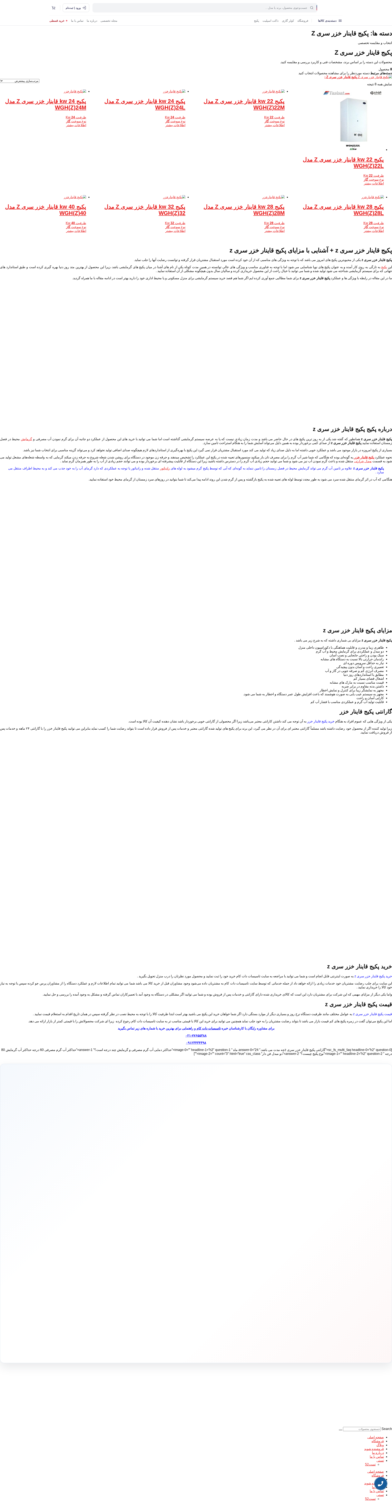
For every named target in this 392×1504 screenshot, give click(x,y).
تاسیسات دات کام (209, 1028)
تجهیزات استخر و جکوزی (221, 1246)
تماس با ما (77, 20)
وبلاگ (380, 1445)
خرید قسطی (57, 20)
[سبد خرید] (53, 8)
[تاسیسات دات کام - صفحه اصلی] (332, 7)
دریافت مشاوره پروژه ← (130, 1325)
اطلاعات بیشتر (374, 183)
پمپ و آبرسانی (225, 1240)
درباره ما (92, 20)
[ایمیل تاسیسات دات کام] (119, 1350)
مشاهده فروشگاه (173, 1234)
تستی (380, 1460)
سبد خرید (177, 1246)
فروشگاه (302, 20)
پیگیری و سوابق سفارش (170, 1253)
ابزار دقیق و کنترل (224, 1265)
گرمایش (26, 439)
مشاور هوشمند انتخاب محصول (159, 1227)
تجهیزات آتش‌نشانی (223, 1271)
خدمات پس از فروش (172, 1265)
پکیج (256, 20)
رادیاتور (165, 468)
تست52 (370, 1464)
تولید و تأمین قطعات (121, 1252)
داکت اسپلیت (270, 20)
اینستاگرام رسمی (122, 1264)
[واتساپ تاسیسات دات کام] (128, 1350)
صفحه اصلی (375, 1437)
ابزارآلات (228, 1259)
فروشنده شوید (374, 1449)
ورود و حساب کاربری (172, 1240)
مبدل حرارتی (363, 461)
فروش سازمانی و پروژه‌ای (118, 1240)
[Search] (340, 1430)
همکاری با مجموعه (122, 1246)
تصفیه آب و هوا (225, 1253)
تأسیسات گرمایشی (224, 1234)
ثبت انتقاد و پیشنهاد (121, 1258)
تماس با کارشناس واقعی (280, 1172)
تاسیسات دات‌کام (122, 1219)
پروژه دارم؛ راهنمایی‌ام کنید (239, 1172)
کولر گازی (288, 20)
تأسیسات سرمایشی (210, 1227)
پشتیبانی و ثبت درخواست (170, 1259)
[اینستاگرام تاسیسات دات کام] (137, 1350)
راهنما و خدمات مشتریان (170, 1219)
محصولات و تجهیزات (223, 1219)
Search (387, 1429)
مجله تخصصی (108, 20)
